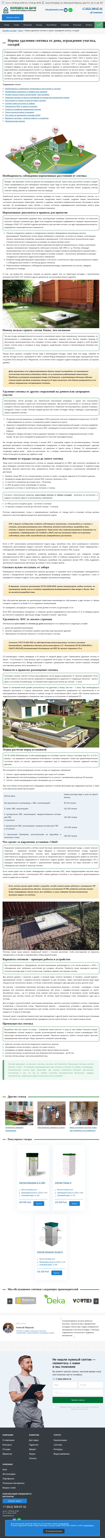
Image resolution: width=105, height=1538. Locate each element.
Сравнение (97, 12)
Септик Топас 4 (63, 1182)
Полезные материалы (13, 1483)
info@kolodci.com (54, 10)
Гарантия (33, 1445)
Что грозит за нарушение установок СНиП (22, 115)
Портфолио (8, 1478)
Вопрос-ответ (9, 1488)
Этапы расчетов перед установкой (19, 112)
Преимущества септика (15, 121)
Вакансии (7, 1454)
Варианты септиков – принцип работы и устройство (27, 118)
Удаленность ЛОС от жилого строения (21, 106)
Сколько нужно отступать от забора (20, 103)
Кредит (32, 1449)
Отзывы (6, 1449)
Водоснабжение (52, 25)
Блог (21, 31)
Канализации (28, 25)
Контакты (89, 25)
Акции (99, 25)
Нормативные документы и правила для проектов (26, 92)
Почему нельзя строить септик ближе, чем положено (27, 95)
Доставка (33, 1440)
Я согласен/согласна (54, 1531)
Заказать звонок (12, 17)
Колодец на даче (9, 31)
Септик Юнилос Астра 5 (50, 1252)
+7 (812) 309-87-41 (92, 8)
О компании (65, 25)
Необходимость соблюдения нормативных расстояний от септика (33, 89)
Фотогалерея (77, 25)
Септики (16, 25)
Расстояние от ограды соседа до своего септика (25, 100)
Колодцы (39, 25)
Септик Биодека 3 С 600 (32, 1182)
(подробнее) (63, 1524)
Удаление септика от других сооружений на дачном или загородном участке (37, 97)
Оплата (32, 1458)
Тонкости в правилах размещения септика (23, 109)
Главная (6, 25)
